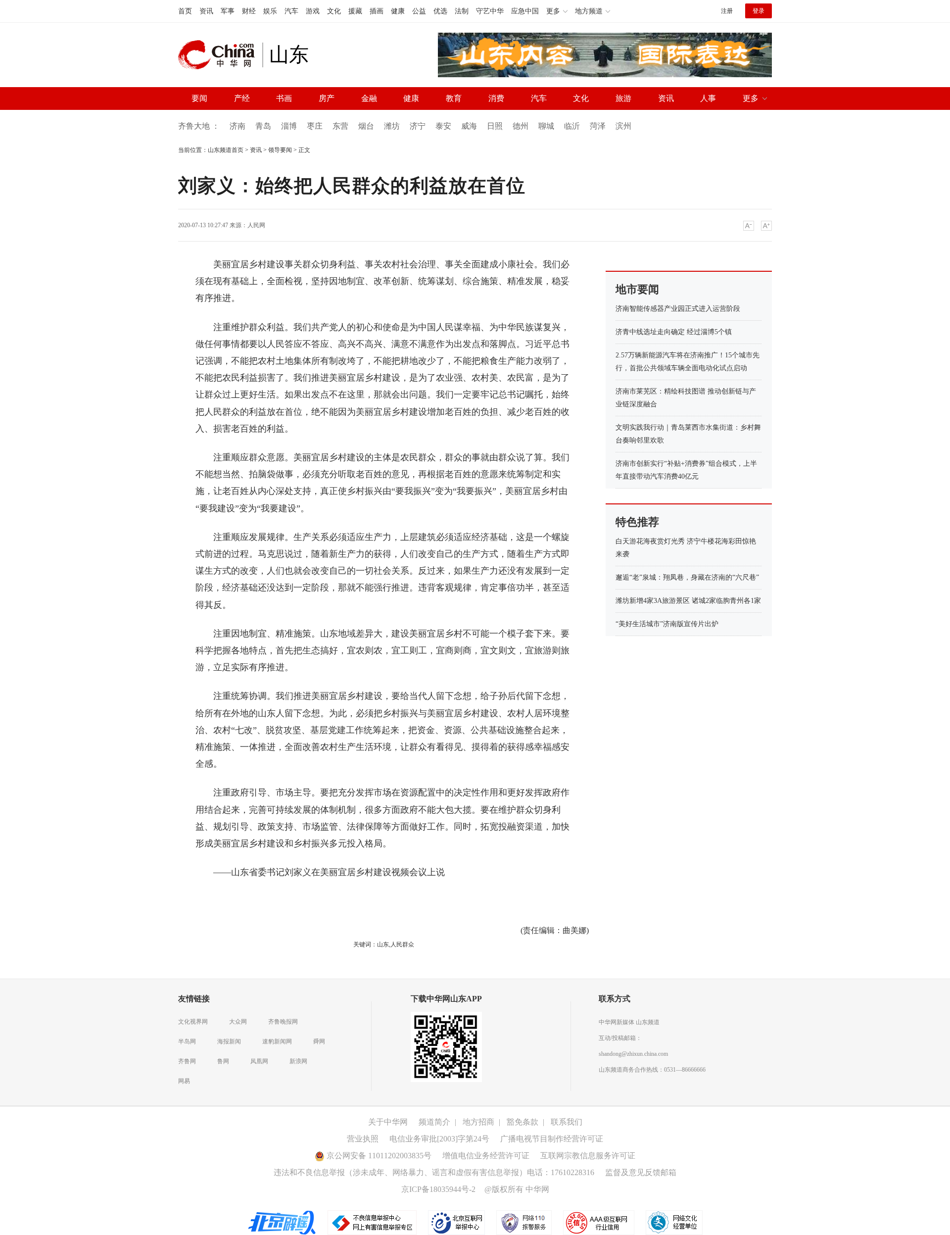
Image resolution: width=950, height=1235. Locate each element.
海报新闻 (229, 1041)
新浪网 (298, 1061)
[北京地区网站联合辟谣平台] (282, 1221)
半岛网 (187, 1041)
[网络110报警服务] (524, 1221)
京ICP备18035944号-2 (438, 1189)
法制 (462, 11)
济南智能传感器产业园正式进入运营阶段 (678, 308)
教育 (454, 98)
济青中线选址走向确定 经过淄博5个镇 (674, 332)
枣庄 (315, 126)
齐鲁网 (187, 1061)
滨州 (623, 126)
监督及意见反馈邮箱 (640, 1172)
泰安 (443, 126)
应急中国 (525, 11)
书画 (284, 98)
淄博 (289, 126)
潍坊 (392, 126)
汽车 (291, 11)
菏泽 (598, 126)
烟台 (366, 126)
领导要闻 (280, 150)
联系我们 (566, 1122)
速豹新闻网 (277, 1041)
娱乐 (270, 11)
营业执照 (363, 1139)
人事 (708, 98)
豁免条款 (522, 1122)
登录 (758, 10)
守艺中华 (490, 11)
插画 (376, 11)
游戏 (313, 11)
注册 (727, 10)
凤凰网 (259, 1061)
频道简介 (434, 1122)
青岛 (263, 126)
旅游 (623, 98)
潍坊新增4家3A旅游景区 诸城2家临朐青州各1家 (688, 600)
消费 (496, 98)
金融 (369, 98)
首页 (185, 11)
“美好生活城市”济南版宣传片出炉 (667, 624)
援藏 (355, 11)
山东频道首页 (225, 150)
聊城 (546, 126)
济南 (237, 126)
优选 (440, 11)
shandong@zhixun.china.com (633, 1053)
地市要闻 (637, 289)
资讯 (206, 11)
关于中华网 (388, 1122)
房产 (326, 98)
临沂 (572, 126)
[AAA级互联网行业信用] (598, 1221)
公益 (419, 11)
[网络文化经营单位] (674, 1221)
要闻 (199, 98)
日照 (495, 126)
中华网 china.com (220, 55)
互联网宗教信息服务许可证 (587, 1155)
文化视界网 (193, 1021)
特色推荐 (637, 522)
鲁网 (223, 1061)
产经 (242, 98)
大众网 (238, 1021)
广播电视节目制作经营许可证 (551, 1139)
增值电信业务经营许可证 (485, 1155)
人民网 (256, 225)
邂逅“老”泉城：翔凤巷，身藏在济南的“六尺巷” (687, 577)
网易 (184, 1081)
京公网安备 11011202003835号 (378, 1155)
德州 (520, 126)
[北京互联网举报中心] (457, 1221)
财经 (249, 11)
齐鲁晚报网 (283, 1021)
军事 (228, 11)
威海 (469, 126)
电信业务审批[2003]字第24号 (439, 1139)
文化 (334, 11)
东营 (340, 126)
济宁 (418, 126)
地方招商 (478, 1122)
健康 (398, 11)
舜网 (319, 1041)
